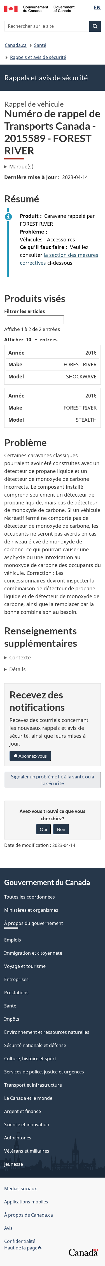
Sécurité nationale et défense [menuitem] (35, 1045)
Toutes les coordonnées (29, 897)
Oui (43, 829)
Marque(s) (21, 166)
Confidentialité (19, 1241)
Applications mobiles (26, 1202)
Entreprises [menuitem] (16, 979)
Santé (40, 45)
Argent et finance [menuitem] (22, 1111)
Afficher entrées (30, 339)
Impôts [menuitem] (11, 1019)
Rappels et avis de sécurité (38, 57)
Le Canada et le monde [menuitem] (28, 1098)
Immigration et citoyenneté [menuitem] (33, 953)
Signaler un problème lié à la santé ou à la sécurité (52, 779)
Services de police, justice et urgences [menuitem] (44, 1072)
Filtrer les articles (24, 311)
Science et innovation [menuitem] (26, 1124)
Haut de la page (21, 1248)
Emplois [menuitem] (12, 940)
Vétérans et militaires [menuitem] (26, 1151)
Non (61, 829)
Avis (8, 1228)
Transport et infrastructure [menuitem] (33, 1085)
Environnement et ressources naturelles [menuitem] (46, 1032)
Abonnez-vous (32, 755)
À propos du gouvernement (33, 923)
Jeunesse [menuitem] (13, 1164)
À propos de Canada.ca (28, 1215)
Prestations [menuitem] (16, 993)
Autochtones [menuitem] (17, 1138)
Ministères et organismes (31, 910)
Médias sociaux (20, 1188)
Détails (17, 669)
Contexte (20, 657)
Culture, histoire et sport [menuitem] (30, 1058)
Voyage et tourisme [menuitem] (25, 966)
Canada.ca (16, 45)
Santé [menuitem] (10, 1006)
